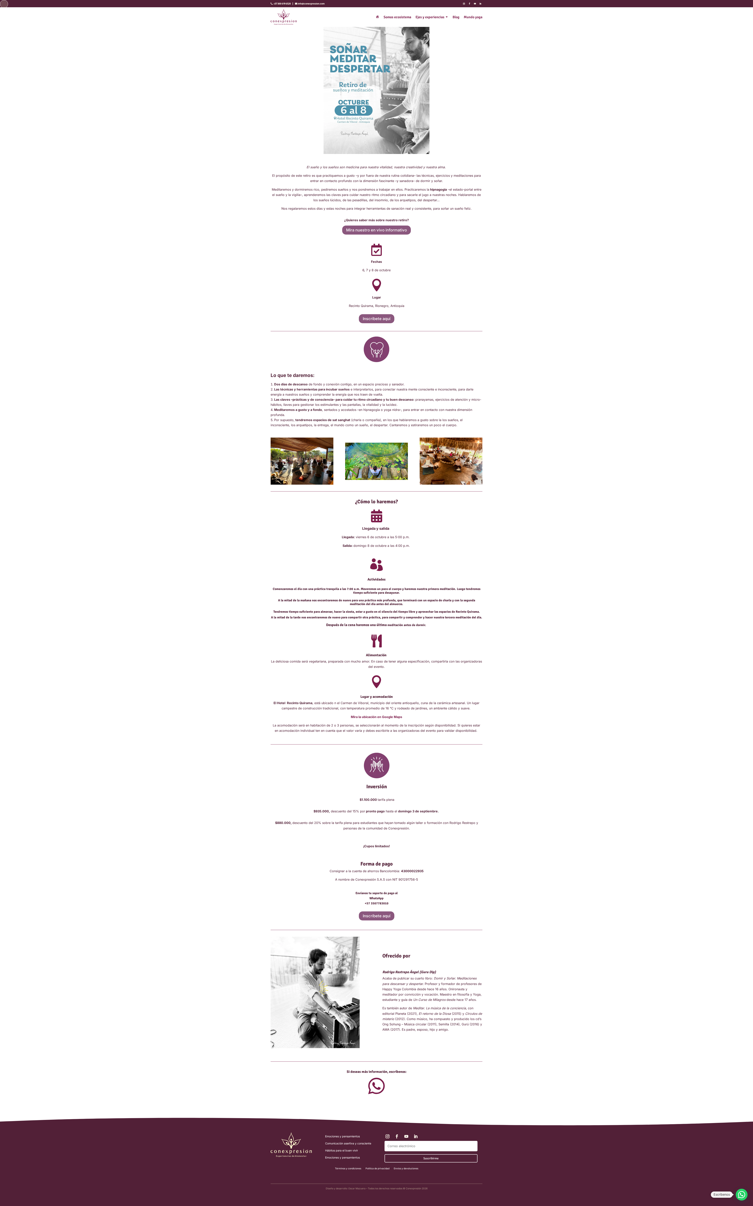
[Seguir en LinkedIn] (480, 4)
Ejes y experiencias (430, 17)
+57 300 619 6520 (282, 3)
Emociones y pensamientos (342, 1136)
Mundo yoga (473, 17)
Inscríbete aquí (376, 318)
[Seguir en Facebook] (469, 4)
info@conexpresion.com (311, 3)
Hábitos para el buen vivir (341, 1150)
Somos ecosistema (397, 17)
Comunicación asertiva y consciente (348, 1143)
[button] (742, 1195)
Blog (456, 17)
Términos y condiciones (348, 1168)
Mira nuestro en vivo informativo (376, 230)
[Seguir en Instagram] (464, 4)
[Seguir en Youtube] (475, 4)
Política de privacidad (377, 1168)
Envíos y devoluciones (406, 1168)
